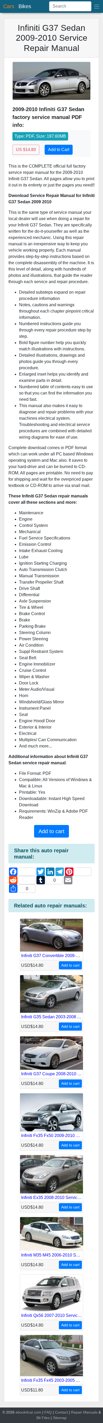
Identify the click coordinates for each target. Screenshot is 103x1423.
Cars (8, 6)
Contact (61, 1412)
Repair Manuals (84, 1412)
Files (46, 1418)
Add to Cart (58, 149)
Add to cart (51, 831)
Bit (38, 1418)
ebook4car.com (28, 1412)
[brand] (96, 6)
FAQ (48, 1412)
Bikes (24, 6)
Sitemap (60, 1418)
